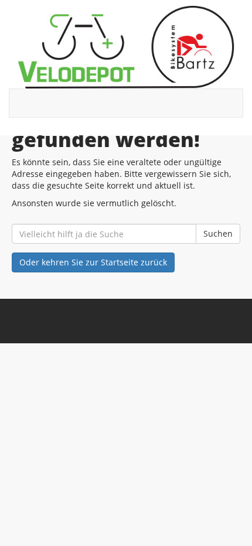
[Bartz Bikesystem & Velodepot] (126, 47)
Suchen (218, 233)
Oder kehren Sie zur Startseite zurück (93, 262)
